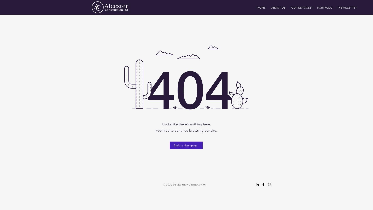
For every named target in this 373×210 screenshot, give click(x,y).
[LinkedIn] (257, 184)
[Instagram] (270, 184)
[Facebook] (263, 184)
